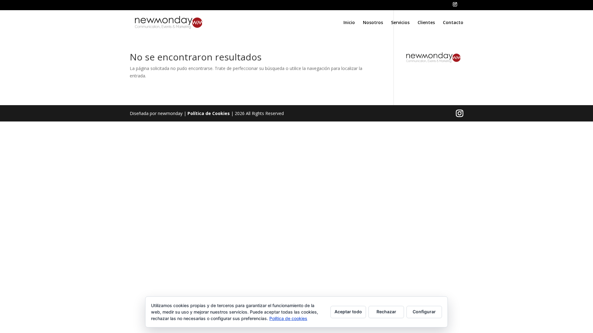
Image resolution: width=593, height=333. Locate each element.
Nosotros (373, 22)
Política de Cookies (208, 113)
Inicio (349, 22)
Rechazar (386, 311)
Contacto (453, 22)
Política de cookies (288, 318)
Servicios (400, 22)
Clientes (426, 22)
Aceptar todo (348, 311)
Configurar (424, 311)
